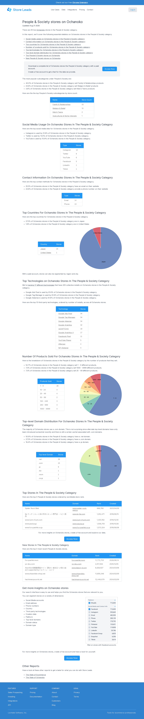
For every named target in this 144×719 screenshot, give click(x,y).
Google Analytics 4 (66, 333)
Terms (76, 697)
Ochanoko (40, 30)
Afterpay (61, 344)
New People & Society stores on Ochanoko (43, 58)
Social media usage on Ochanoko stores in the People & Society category (55, 39)
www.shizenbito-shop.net (78, 575)
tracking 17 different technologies (41, 285)
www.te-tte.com (79, 514)
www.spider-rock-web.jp (80, 509)
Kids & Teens (58, 112)
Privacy (77, 692)
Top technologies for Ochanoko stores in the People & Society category (54, 50)
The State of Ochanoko (35, 677)
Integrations (72, 10)
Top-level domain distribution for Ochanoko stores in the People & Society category (59, 53)
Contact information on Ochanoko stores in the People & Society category (55, 42)
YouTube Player (64, 340)
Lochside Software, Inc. (17, 713)
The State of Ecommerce (36, 675)
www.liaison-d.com (79, 568)
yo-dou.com (76, 564)
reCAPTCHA (63, 329)
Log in (132, 10)
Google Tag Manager (66, 317)
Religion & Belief (59, 108)
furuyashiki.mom (78, 560)
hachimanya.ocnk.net (80, 579)
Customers (56, 701)
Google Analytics (65, 325)
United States (45, 253)
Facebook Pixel (64, 336)
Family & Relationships (61, 104)
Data (63, 10)
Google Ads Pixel (65, 314)
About (54, 692)
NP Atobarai (63, 348)
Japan (43, 249)
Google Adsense (64, 321)
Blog (53, 705)
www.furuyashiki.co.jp (81, 527)
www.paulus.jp (78, 524)
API (9, 705)
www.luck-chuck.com (81, 520)
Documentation (36, 697)
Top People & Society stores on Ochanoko (43, 55)
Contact (90, 10)
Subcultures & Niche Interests (65, 116)
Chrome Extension (80, 2)
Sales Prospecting (15, 692)
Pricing (82, 10)
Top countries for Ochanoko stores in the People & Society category (53, 44)
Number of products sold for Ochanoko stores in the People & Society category (58, 47)
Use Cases (55, 10)
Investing (11, 697)
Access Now (110, 69)
